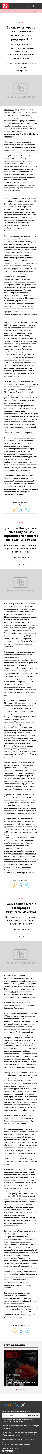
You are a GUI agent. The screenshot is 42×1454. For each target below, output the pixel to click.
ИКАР (13, 992)
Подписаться (33, 1415)
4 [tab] (23, 1389)
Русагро (8, 137)
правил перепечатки (7, 1427)
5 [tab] (25, 1389)
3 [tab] (21, 1389)
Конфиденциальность (7, 1450)
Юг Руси (19, 134)
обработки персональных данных (13, 1421)
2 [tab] (18, 1389)
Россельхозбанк (26, 201)
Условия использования (8, 1451)
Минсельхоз (9, 110)
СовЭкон (14, 1199)
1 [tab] (16, 1389)
